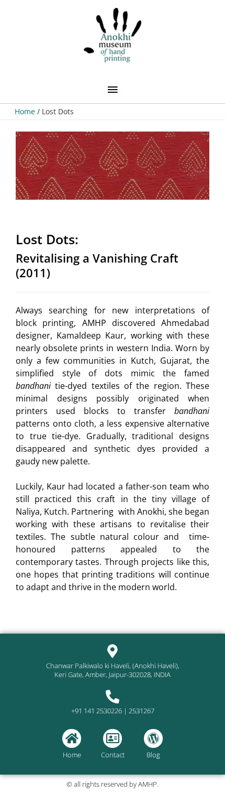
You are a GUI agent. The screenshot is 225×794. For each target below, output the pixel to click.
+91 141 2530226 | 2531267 (112, 710)
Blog (153, 754)
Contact (113, 754)
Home (72, 754)
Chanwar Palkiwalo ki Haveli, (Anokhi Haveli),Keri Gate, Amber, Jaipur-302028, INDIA (112, 670)
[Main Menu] (112, 89)
